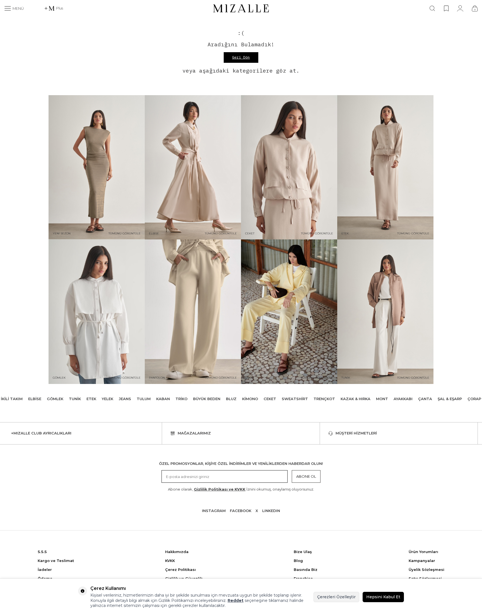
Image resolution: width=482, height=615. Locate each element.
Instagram (214, 510)
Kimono (250, 399)
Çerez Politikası (180, 569)
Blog (298, 560)
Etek (91, 399)
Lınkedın (271, 510)
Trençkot (324, 399)
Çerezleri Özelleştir (336, 596)
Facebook (240, 510)
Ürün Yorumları (423, 551)
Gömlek (55, 399)
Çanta (425, 399)
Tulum (144, 399)
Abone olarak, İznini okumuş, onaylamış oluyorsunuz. (241, 489)
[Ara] (432, 8)
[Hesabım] (460, 8)
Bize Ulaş (303, 551)
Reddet (236, 600)
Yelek (107, 399)
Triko (181, 399)
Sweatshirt (295, 399)
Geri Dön (241, 57)
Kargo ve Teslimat (56, 560)
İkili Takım (12, 399)
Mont (382, 399)
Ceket (270, 399)
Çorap (474, 399)
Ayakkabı (403, 399)
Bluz (231, 399)
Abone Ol (306, 476)
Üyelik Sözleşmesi (426, 569)
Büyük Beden (206, 399)
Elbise (34, 399)
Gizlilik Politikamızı (176, 600)
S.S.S (42, 551)
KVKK (170, 560)
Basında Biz (305, 569)
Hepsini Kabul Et (383, 596)
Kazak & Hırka (355, 399)
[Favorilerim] (446, 8)
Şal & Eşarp (450, 399)
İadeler (45, 569)
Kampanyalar (422, 560)
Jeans (125, 399)
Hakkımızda (177, 551)
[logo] (241, 8)
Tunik (75, 399)
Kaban (163, 399)
